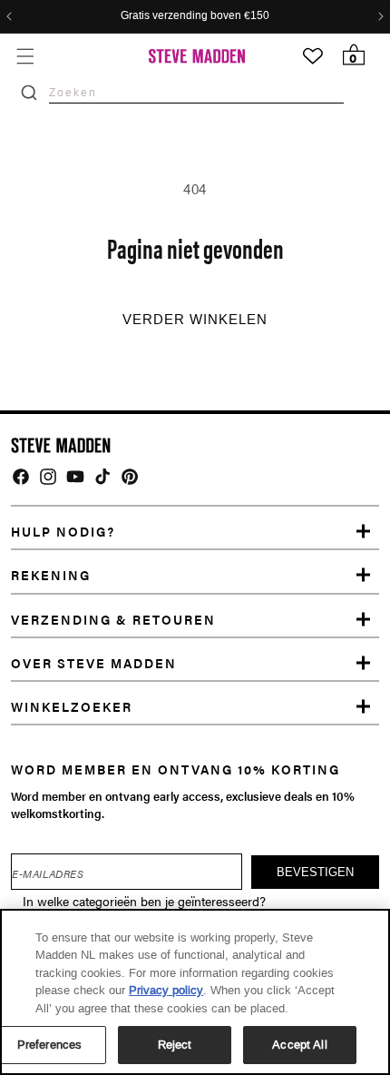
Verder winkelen (195, 320)
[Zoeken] (29, 93)
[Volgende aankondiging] (381, 16)
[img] (21, 477)
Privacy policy (166, 990)
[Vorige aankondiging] (9, 16)
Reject (175, 1044)
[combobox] (196, 92)
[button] (25, 56)
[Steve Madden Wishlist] (313, 56)
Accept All (299, 1044)
